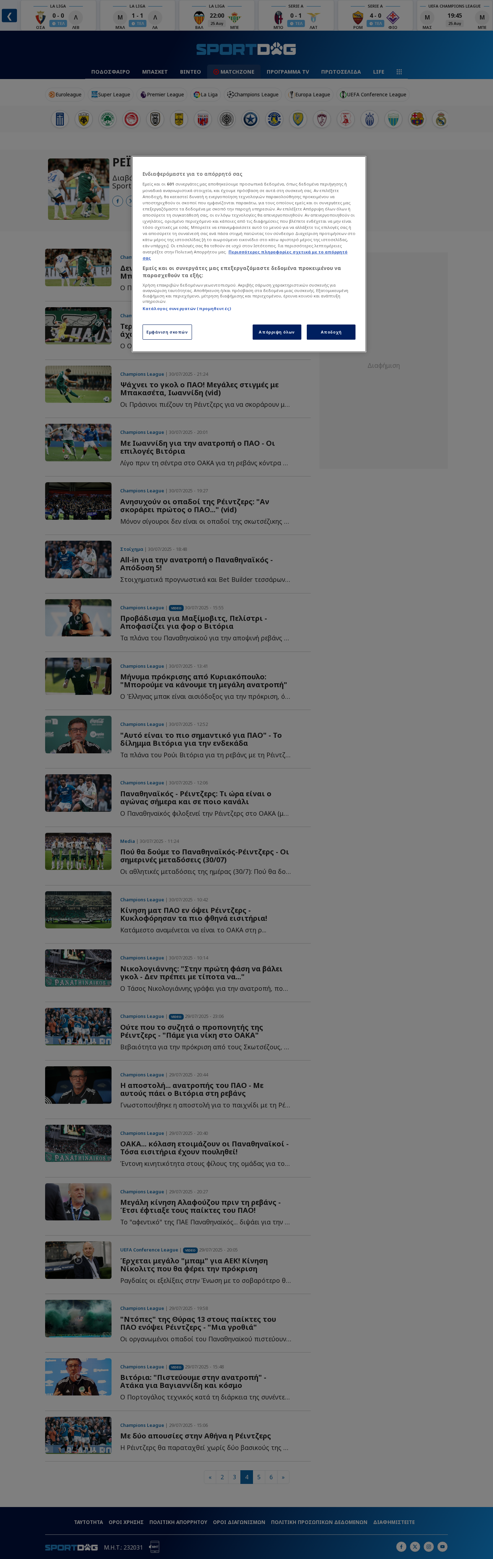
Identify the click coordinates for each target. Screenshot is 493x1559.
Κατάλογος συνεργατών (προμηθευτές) (187, 308)
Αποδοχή (331, 332)
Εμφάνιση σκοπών (167, 332)
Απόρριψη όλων (277, 332)
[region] (249, 254)
